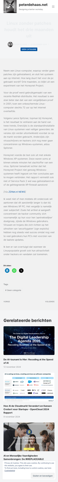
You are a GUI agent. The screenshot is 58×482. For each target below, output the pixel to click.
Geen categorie (29, 49)
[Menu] (53, 6)
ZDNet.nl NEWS (16, 191)
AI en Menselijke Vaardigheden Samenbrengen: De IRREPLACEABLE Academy (24, 459)
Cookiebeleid (10, 470)
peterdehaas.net (33, 5)
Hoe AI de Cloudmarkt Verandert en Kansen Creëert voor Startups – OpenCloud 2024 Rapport (28, 409)
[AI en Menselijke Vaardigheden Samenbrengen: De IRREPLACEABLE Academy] (29, 436)
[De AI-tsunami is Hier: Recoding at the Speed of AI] (29, 340)
